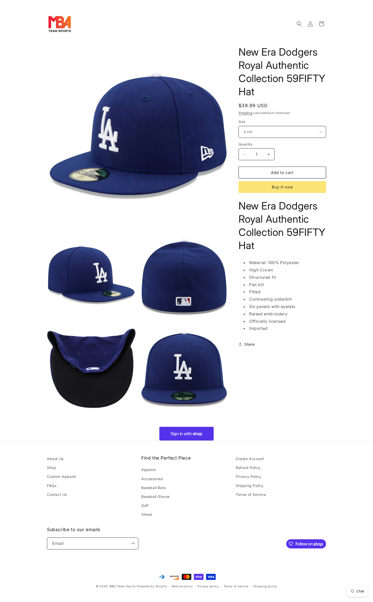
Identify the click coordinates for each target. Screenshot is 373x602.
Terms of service (236, 586)
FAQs (51, 485)
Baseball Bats (153, 487)
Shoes (146, 514)
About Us (55, 459)
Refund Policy (248, 467)
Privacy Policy (248, 476)
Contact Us (57, 494)
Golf (144, 505)
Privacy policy (208, 586)
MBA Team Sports (122, 586)
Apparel (148, 469)
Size (242, 122)
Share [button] (249, 344)
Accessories (152, 479)
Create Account (250, 459)
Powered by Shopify (152, 586)
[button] (299, 23)
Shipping (245, 113)
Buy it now (282, 187)
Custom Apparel (61, 476)
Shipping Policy (250, 485)
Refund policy (182, 586)
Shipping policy (265, 586)
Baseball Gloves (155, 496)
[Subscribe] (132, 543)
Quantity (245, 144)
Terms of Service (251, 494)
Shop (51, 467)
